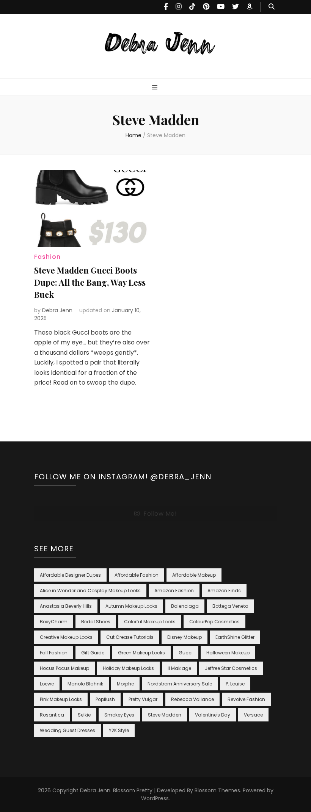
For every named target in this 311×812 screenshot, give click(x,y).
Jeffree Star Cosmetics (231, 668)
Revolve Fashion (246, 699)
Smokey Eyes (119, 715)
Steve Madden (164, 715)
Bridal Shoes (95, 621)
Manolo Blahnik (85, 684)
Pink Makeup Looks (61, 699)
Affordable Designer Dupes (70, 575)
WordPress (155, 798)
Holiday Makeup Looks (128, 668)
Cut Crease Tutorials (130, 637)
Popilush (105, 699)
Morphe (125, 684)
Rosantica (52, 715)
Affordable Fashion (137, 575)
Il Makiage (179, 668)
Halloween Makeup (228, 652)
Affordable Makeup (194, 575)
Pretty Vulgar (143, 699)
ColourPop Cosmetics (214, 621)
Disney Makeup (184, 637)
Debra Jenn (57, 310)
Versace (253, 715)
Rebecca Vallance (192, 699)
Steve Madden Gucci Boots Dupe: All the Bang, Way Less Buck (90, 282)
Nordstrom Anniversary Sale (180, 684)
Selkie (84, 715)
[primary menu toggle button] (155, 88)
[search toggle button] (272, 7)
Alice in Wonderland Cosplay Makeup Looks (90, 590)
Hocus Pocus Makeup (64, 668)
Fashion (47, 256)
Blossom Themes (217, 790)
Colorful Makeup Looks (150, 621)
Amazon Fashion (174, 590)
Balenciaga (185, 606)
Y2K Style (119, 730)
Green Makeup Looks (141, 652)
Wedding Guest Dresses (67, 730)
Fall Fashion (54, 652)
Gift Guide (92, 652)
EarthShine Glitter (234, 637)
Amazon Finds (224, 590)
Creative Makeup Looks (66, 637)
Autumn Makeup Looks (131, 606)
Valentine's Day (212, 715)
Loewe (47, 684)
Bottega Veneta (230, 606)
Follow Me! (160, 513)
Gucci (186, 652)
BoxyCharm (54, 621)
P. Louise (235, 684)
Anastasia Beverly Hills (66, 606)
